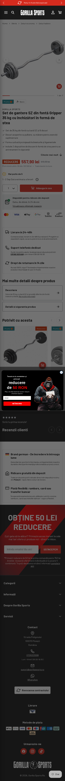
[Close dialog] (61, 372)
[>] (61, 3)
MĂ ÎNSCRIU (17, 404)
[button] (12, 12)
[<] (3, 3)
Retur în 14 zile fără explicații (35, 3)
